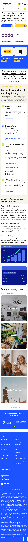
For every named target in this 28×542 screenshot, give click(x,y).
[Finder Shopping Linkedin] (8, 484)
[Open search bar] (22, 4)
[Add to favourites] (12, 49)
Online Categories (8, 9)
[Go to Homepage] (6, 4)
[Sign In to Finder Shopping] (19, 4)
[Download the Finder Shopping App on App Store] (9, 171)
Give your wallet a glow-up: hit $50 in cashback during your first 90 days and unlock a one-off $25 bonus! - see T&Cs (14, 76)
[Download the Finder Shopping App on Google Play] (9, 174)
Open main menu (25, 4)
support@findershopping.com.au (12, 536)
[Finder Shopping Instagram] (5, 484)
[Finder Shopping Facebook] (2, 484)
